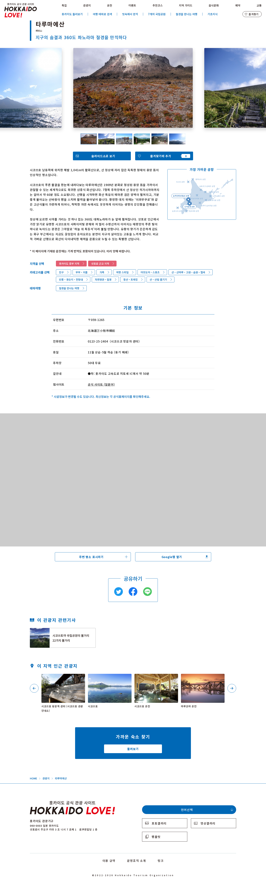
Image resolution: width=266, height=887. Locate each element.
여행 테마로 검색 (102, 14)
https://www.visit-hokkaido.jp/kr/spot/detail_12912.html (63, 678)
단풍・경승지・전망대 (71, 279)
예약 (237, 5)
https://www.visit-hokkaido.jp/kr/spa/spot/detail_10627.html (202, 678)
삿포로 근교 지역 (100, 263)
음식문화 (214, 5)
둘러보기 (133, 749)
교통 (259, 5)
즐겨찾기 (254, 14)
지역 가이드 (185, 5)
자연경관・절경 (103, 279)
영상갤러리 (208, 823)
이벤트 (132, 5)
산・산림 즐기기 (158, 279)
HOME (33, 778)
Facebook (133, 591)
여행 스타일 (122, 272)
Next (231, 688)
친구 (61, 272)
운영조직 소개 (136, 860)
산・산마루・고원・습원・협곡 (188, 272)
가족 (102, 272)
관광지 (87, 5)
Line (147, 591)
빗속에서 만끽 (130, 14)
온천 (109, 5)
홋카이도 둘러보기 (72, 14)
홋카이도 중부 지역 (69, 263)
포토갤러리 (159, 823)
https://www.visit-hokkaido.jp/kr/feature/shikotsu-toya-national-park (62, 632)
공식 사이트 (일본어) (101, 384)
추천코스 (158, 5)
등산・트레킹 (130, 279)
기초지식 (213, 14)
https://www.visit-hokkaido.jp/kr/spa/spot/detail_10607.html (155, 678)
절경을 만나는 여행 (186, 14)
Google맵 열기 (172, 557)
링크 (161, 860)
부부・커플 (82, 272)
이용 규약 (108, 860)
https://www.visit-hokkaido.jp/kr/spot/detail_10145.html (109, 678)
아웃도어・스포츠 (150, 272)
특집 (64, 5)
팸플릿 (156, 836)
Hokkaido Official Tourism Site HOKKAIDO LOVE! (20, 10)
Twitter (118, 591)
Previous (34, 688)
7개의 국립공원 (157, 14)
